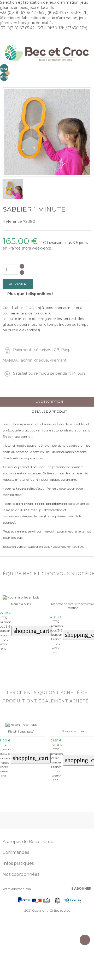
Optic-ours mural (73, 731)
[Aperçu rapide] (17, 671)
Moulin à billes (21, 604)
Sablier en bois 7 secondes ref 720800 (56, 546)
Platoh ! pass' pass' (21, 731)
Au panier (17, 284)
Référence (12, 221)
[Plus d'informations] (24, 671)
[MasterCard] (13, 901)
